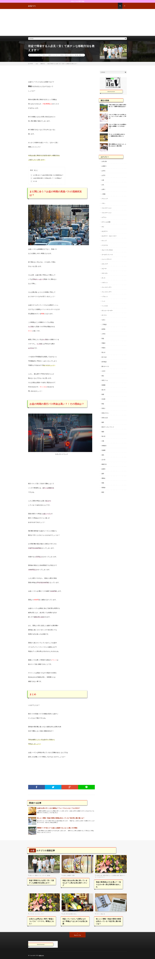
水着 (103, 441)
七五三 (103, 320)
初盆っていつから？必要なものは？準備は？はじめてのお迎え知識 (75, 921)
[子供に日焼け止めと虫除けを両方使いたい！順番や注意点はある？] (104, 108)
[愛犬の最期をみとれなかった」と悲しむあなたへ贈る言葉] (104, 147)
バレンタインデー (107, 287)
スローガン (105, 273)
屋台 (103, 375)
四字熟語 (104, 361)
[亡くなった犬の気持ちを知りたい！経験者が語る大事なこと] (104, 137)
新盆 (103, 403)
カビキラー (105, 231)
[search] (125, 38)
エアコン (104, 217)
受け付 (103, 352)
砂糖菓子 (69, 875)
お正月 (103, 175)
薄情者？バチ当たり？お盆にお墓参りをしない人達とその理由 (57, 828)
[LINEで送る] (86, 787)
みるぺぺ (41, 955)
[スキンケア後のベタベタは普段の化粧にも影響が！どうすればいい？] (104, 128)
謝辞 (103, 473)
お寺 (64, 913)
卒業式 (103, 347)
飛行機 (76, 55)
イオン (103, 203)
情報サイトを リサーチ (54, 55)
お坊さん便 (99, 875)
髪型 (103, 492)
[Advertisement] (77, 22)
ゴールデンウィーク (107, 254)
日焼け (103, 408)
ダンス (103, 278)
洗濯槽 (103, 450)
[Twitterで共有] (53, 787)
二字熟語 (104, 324)
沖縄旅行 (104, 445)
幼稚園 (103, 385)
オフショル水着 (106, 222)
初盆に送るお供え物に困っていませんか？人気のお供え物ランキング (75, 882)
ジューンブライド (107, 259)
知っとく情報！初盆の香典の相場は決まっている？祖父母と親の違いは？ (60, 818)
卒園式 (103, 343)
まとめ (34, 181)
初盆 (103, 338)
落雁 (73, 875)
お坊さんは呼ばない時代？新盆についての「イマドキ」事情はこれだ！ (41, 921)
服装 (103, 422)
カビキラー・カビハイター (109, 236)
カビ (103, 226)
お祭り (103, 189)
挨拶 (103, 394)
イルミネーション (107, 208)
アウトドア (105, 198)
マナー (42, 913)
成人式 (103, 389)
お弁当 (103, 170)
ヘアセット (105, 296)
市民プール (105, 380)
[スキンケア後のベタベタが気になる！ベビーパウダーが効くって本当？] (104, 118)
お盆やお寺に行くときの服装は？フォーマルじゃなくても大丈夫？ (58, 808)
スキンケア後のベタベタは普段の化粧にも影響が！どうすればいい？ (117, 126)
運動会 (103, 478)
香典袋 (103, 487)
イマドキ (32, 913)
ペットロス (105, 306)
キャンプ (104, 240)
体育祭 (103, 329)
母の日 (103, 436)
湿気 (103, 455)
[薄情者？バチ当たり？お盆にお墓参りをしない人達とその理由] (32, 831)
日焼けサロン (105, 413)
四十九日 (104, 357)
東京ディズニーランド (108, 427)
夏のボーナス (105, 366)
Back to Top (77, 935)
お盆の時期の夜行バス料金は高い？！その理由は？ (46, 178)
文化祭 (103, 399)
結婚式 (103, 469)
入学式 (103, 334)
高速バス (81, 55)
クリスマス (105, 245)
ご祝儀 (103, 194)
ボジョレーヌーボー (107, 310)
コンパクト (37, 913)
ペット (103, 301)
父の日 (103, 459)
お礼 (103, 184)
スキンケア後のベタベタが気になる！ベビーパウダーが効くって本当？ (117, 116)
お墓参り (104, 166)
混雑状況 (66, 55)
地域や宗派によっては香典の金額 (111, 875)
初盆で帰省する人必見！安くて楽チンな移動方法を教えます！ (41, 881)
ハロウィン (105, 282)
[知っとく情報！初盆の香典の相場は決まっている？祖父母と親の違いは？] (32, 821)
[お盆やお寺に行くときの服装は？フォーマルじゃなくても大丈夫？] (32, 811)
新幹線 (62, 55)
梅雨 (103, 431)
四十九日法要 (69, 913)
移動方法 (72, 55)
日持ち (64, 875)
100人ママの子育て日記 (77, 1)
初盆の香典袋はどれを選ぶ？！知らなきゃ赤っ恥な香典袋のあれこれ (108, 884)
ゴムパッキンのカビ (107, 250)
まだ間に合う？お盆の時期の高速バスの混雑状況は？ (47, 175)
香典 (103, 483)
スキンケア (105, 264)
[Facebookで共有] (36, 787)
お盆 (39, 55)
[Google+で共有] (69, 787)
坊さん (75, 913)
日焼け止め (105, 417)
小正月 (103, 371)
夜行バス (45, 55)
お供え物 (104, 161)
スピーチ (104, 268)
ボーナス (104, 315)
